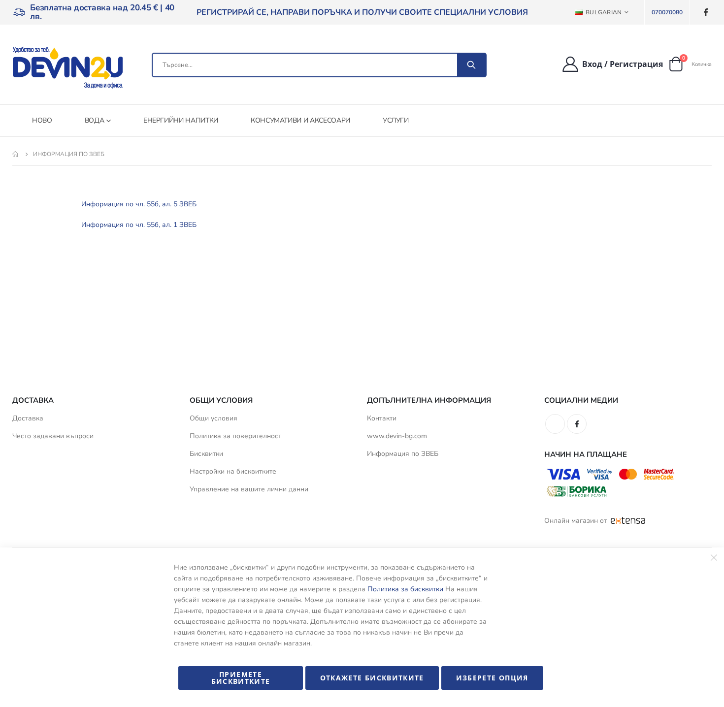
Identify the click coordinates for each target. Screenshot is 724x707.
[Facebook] (705, 12)
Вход (592, 64)
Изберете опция (492, 677)
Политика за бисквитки (405, 589)
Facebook (577, 424)
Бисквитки (206, 453)
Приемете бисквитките (240, 678)
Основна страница (15, 154)
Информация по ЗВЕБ (402, 453)
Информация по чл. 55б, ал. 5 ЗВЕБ (139, 204)
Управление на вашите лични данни (249, 489)
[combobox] (319, 65)
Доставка (27, 418)
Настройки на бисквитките (233, 471)
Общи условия (213, 418)
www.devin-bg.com (397, 436)
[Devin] (67, 67)
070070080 (667, 12)
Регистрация (636, 64)
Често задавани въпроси (53, 436)
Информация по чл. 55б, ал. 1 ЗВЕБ (139, 224)
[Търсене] (471, 65)
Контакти (381, 418)
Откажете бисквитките (372, 677)
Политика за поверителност (235, 436)
